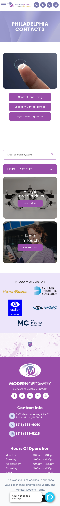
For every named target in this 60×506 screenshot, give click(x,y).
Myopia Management (30, 116)
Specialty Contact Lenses (30, 107)
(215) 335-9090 (28, 425)
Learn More (30, 203)
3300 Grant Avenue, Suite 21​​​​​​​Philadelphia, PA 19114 (32, 416)
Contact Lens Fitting (30, 97)
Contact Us (30, 247)
